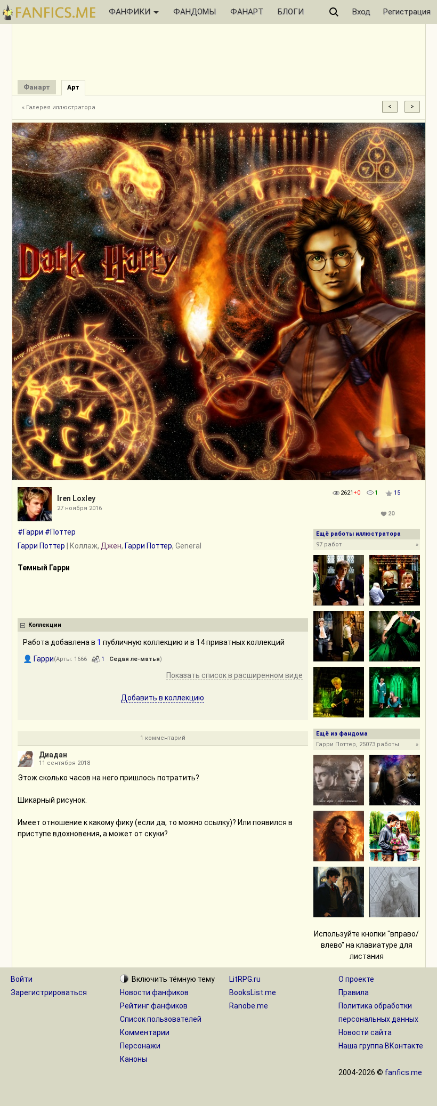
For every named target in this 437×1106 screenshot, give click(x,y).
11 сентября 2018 (64, 763)
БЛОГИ (291, 12)
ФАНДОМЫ (194, 12)
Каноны (133, 1059)
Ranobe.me (248, 1006)
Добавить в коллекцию (162, 697)
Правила (353, 992)
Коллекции (44, 624)
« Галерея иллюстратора (58, 107)
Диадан (53, 754)
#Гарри (30, 532)
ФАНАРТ (246, 12)
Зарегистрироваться (49, 992)
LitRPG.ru (245, 979)
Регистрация (407, 12)
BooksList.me (252, 992)
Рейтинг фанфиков (154, 1006)
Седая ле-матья (134, 659)
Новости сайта (365, 1032)
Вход (361, 12)
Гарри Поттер (41, 546)
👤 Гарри (38, 659)
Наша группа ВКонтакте (380, 1046)
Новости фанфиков (154, 992)
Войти (22, 979)
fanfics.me (403, 1072)
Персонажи (140, 1046)
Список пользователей (160, 1019)
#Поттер (60, 532)
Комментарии (144, 1032)
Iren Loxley (76, 498)
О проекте (356, 979)
